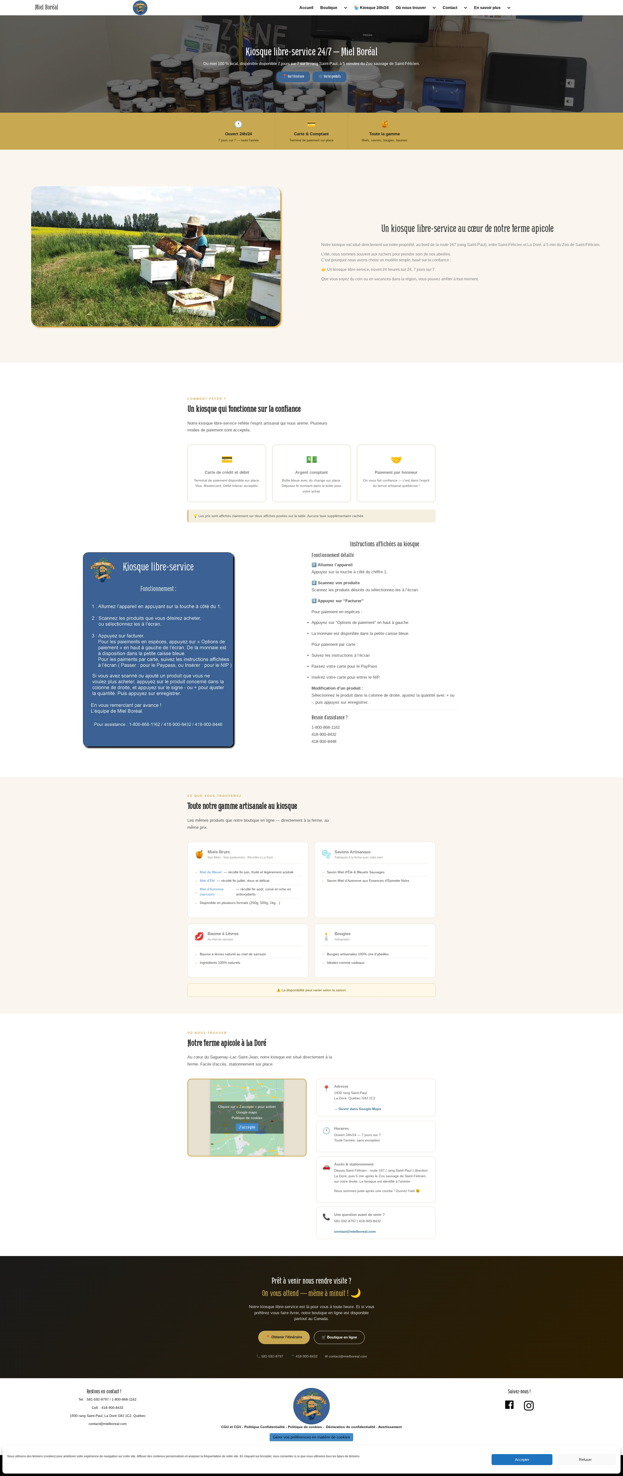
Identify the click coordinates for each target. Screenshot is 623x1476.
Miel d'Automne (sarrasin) (212, 891)
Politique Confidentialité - (265, 1427)
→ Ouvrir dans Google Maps (357, 1109)
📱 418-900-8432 (304, 1356)
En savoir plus (487, 8)
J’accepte (247, 1127)
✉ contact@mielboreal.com (346, 1356)
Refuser (585, 1460)
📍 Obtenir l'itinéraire (284, 1337)
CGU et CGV (231, 1427)
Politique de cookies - (306, 1427)
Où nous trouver (411, 8)
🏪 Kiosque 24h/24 (371, 8)
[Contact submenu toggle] (465, 7)
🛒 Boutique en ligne (339, 1337)
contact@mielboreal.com (355, 1231)
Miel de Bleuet (211, 872)
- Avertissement (388, 1427)
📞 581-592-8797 (269, 1356)
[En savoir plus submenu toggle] (509, 7)
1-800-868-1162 (124, 1399)
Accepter (522, 1460)
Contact (450, 8)
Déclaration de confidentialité (350, 1427)
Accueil (306, 8)
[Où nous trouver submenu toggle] (434, 7)
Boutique (328, 8)
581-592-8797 (98, 1399)
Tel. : (83, 1399)
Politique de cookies (247, 1118)
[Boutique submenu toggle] (345, 7)
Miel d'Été (207, 881)
